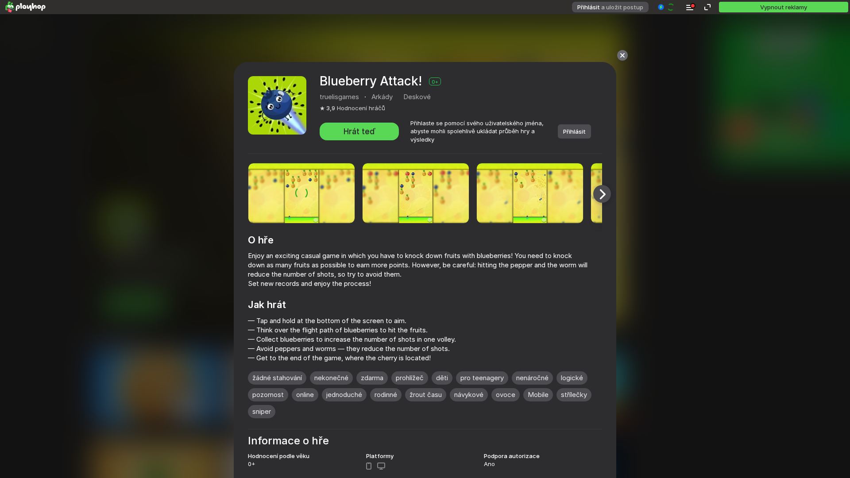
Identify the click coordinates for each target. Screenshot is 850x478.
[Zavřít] (622, 55)
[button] (666, 7)
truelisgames (339, 97)
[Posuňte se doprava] (602, 194)
